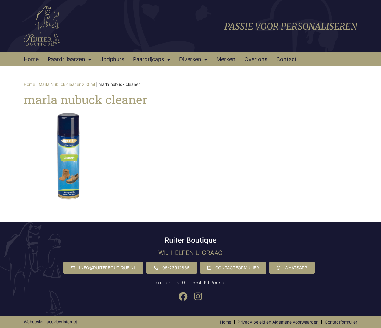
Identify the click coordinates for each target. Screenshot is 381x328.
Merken (225, 59)
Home (31, 59)
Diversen (190, 59)
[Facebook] (183, 296)
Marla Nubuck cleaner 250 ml (67, 84)
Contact (286, 59)
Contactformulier (341, 321)
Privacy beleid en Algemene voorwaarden (278, 321)
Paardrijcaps (148, 59)
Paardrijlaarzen (66, 59)
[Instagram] (197, 296)
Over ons (255, 59)
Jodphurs (112, 59)
